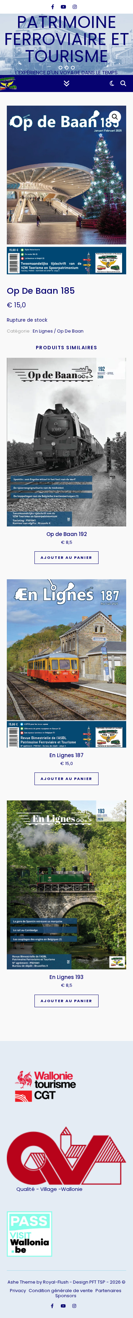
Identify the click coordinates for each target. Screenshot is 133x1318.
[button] (115, 117)
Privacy (18, 1290)
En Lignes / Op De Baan (58, 331)
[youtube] (64, 6)
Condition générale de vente (61, 1290)
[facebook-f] (53, 6)
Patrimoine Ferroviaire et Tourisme (66, 39)
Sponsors (65, 1295)
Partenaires (108, 1290)
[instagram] (75, 6)
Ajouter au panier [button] (66, 557)
